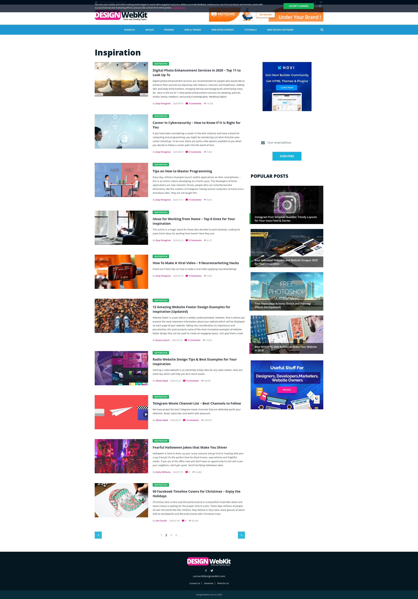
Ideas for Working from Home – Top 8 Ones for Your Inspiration (194, 221)
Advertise (208, 583)
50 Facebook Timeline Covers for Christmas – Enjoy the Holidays (197, 493)
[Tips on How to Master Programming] (121, 180)
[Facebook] (206, 571)
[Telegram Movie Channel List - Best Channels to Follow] (121, 412)
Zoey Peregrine (163, 103)
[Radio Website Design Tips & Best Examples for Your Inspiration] (121, 368)
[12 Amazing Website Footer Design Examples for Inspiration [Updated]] (121, 316)
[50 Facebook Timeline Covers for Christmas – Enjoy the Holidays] (121, 500)
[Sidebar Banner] (287, 86)
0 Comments (195, 103)
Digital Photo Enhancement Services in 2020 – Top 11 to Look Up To (197, 72)
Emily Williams (163, 472)
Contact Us (194, 583)
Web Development (223, 29)
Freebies (169, 29)
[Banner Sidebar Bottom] (287, 385)
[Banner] (266, 14)
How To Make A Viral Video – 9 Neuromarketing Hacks (196, 263)
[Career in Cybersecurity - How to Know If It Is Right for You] (121, 131)
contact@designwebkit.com (209, 576)
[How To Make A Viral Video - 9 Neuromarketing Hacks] (121, 272)
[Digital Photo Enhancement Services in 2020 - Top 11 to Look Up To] (121, 79)
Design (149, 29)
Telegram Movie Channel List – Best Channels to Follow (197, 403)
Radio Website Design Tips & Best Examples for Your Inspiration (195, 361)
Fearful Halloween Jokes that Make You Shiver (190, 447)
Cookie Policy (178, 7)
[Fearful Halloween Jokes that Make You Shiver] (121, 456)
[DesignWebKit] (121, 15)
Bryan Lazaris (163, 340)
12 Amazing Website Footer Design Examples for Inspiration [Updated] (191, 309)
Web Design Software (280, 29)
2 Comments (194, 340)
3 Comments (192, 420)
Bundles (129, 29)
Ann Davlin (161, 520)
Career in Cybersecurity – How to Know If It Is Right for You (197, 124)
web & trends (193, 29)
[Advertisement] (287, 437)
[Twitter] (212, 571)
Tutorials (250, 29)
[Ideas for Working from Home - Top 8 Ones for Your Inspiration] (121, 228)
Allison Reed (162, 380)
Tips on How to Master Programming (182, 171)
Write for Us (223, 583)
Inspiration (160, 63)
